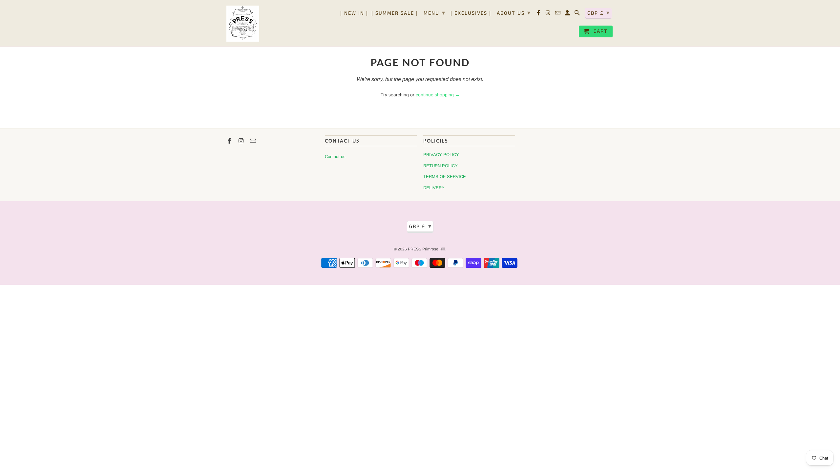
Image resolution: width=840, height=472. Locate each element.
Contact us (335, 156)
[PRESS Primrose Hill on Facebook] (539, 14)
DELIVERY (434, 187)
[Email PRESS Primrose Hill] (558, 14)
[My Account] (568, 14)
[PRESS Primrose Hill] (242, 23)
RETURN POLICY (440, 165)
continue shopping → (438, 94)
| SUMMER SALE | (394, 13)
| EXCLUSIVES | (471, 13)
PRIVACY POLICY (441, 154)
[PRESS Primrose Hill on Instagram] (549, 14)
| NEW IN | (354, 13)
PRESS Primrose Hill (426, 249)
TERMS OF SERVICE (444, 176)
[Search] (578, 14)
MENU (435, 13)
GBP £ (598, 13)
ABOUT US (514, 13)
